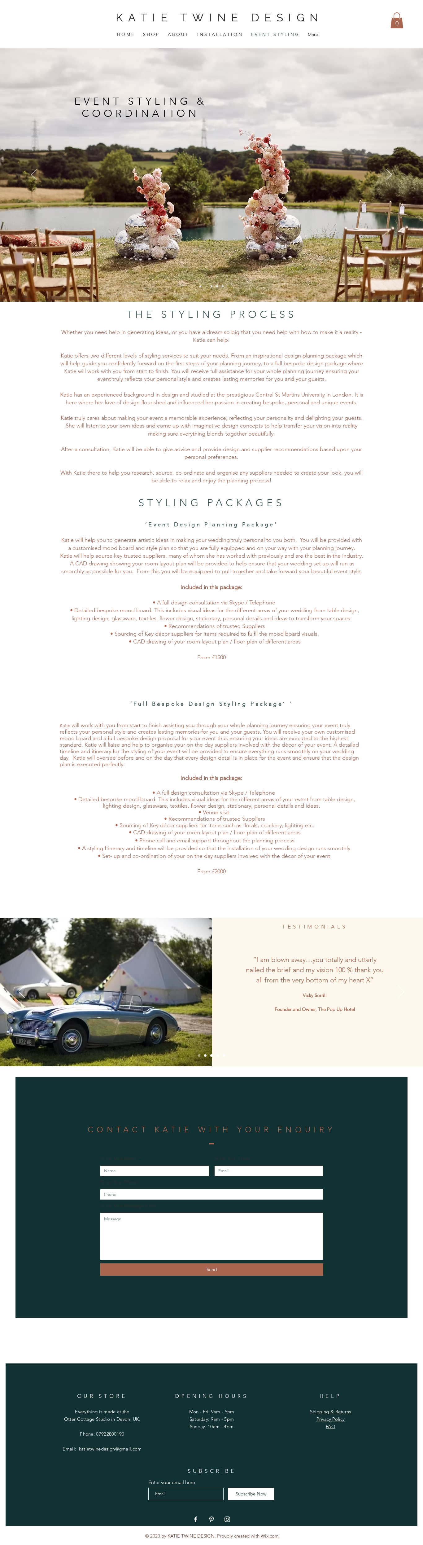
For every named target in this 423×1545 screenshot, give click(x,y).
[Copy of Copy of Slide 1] (211, 1055)
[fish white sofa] (206, 286)
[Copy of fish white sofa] (211, 286)
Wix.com (270, 1536)
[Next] (389, 175)
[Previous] (34, 175)
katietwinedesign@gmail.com (110, 1449)
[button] (396, 20)
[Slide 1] (217, 286)
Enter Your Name (118, 1158)
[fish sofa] (200, 286)
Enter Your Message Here (128, 1205)
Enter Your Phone (119, 1182)
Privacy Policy (330, 1419)
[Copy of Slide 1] (223, 286)
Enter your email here (171, 1482)
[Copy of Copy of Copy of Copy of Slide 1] (224, 1055)
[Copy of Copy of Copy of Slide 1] (217, 1055)
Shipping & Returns (330, 1412)
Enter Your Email (232, 1158)
